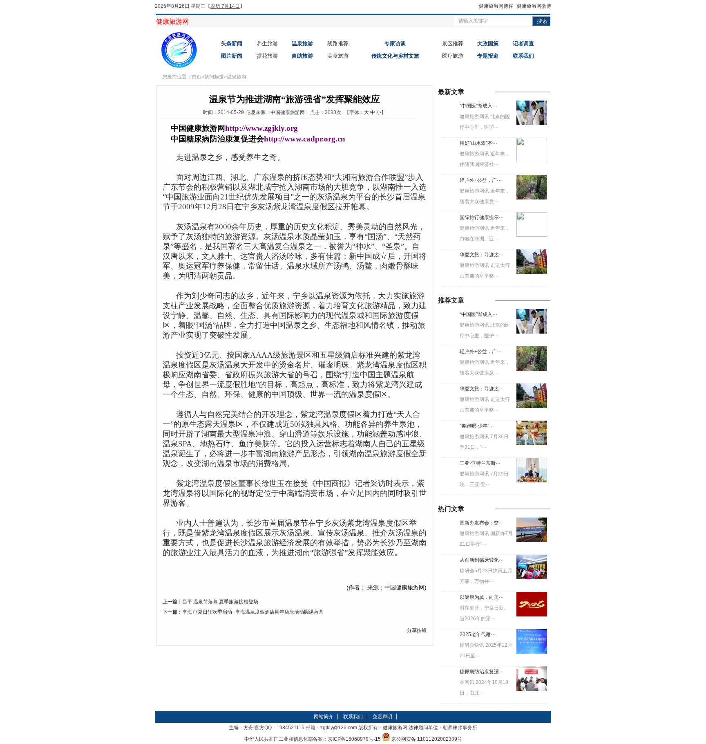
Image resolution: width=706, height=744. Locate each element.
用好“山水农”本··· (478, 143)
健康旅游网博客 (496, 6)
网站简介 (323, 716)
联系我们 (353, 716)
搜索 (542, 21)
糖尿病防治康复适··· (482, 672)
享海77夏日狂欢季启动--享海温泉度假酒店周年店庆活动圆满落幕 (253, 612)
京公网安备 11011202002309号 (426, 739)
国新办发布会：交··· (482, 523)
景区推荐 (452, 43)
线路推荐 (338, 43)
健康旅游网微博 (534, 6)
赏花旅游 (267, 56)
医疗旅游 (452, 56)
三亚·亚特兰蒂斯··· (480, 463)
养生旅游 (267, 43)
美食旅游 (338, 56)
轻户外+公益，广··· (481, 180)
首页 (196, 77)
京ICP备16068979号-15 (354, 739)
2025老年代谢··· (478, 634)
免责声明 (382, 716)
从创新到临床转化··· (482, 560)
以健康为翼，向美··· (482, 597)
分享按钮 (417, 630)
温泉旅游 (236, 77)
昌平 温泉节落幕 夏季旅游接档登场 (220, 602)
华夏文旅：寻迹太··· (482, 255)
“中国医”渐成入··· (478, 106)
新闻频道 (214, 77)
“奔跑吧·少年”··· (477, 426)
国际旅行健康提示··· (482, 217)
